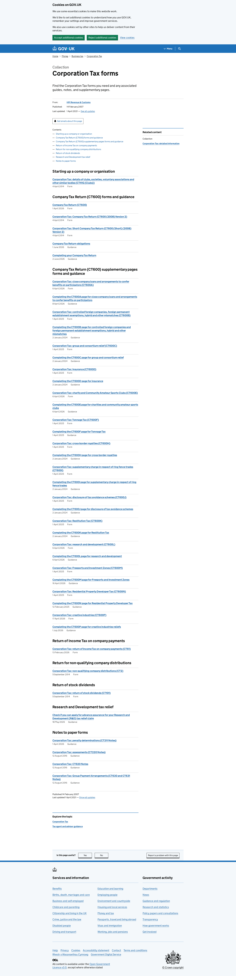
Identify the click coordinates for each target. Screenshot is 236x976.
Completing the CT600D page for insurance (77, 381)
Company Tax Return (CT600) (69, 204)
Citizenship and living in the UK (69, 913)
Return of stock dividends (68, 153)
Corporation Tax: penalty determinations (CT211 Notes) (84, 740)
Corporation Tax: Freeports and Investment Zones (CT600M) (87, 568)
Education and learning (110, 888)
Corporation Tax (94, 56)
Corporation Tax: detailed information (161, 143)
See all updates (88, 111)
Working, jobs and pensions (113, 931)
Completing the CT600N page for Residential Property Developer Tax (92, 603)
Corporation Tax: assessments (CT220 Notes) (79, 752)
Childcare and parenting (65, 907)
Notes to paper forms (66, 161)
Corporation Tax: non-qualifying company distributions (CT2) (87, 670)
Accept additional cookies (68, 37)
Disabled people (61, 925)
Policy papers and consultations (160, 913)
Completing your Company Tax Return (74, 255)
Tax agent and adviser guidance (67, 826)
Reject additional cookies (102, 37)
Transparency (150, 919)
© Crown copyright (173, 967)
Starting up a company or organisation (74, 134)
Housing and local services (112, 907)
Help (55, 950)
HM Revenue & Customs (79, 102)
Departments (150, 888)
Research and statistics (156, 907)
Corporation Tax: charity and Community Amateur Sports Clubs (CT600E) (95, 392)
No (104, 855)
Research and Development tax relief (73, 157)
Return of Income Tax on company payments (76, 145)
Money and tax (106, 913)
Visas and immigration (110, 925)
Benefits (57, 888)
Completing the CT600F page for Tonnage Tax (79, 431)
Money (65, 56)
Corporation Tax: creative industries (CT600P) (79, 615)
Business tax (77, 56)
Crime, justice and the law (66, 919)
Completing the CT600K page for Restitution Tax (80, 532)
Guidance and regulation (156, 900)
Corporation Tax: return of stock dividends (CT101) (81, 693)
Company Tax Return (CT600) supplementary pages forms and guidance (89, 141)
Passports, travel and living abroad (117, 919)
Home (55, 56)
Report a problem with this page (163, 855)
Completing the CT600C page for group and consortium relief (88, 357)
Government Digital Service (106, 954)
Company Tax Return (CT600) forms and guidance (79, 137)
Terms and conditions (135, 950)
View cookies (127, 37)
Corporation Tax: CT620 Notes (70, 764)
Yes (88, 855)
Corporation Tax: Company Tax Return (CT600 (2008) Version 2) (89, 216)
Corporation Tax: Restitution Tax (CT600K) (77, 520)
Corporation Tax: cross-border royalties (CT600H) (81, 443)
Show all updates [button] (87, 797)
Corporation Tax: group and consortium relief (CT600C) (84, 345)
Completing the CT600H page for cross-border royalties (84, 455)
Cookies (75, 950)
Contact (116, 950)
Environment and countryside (114, 900)
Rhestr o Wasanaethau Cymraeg (70, 954)
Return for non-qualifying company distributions (78, 149)
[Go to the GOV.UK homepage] (63, 48)
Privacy (65, 950)
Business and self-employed (68, 900)
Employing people (107, 894)
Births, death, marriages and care (71, 894)
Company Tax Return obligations (71, 243)
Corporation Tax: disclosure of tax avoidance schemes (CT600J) (89, 497)
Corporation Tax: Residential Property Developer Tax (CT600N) (89, 591)
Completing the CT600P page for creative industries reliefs (86, 626)
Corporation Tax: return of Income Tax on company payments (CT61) (91, 648)
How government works (156, 925)
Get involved (150, 931)
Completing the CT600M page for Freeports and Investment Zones (90, 579)
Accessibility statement (96, 950)
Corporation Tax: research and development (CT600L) (83, 544)
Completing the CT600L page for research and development (87, 556)
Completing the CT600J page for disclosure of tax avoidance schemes (92, 509)
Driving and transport (64, 931)
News (146, 894)
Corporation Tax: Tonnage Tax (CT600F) (75, 419)
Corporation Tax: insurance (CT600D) (74, 369)
